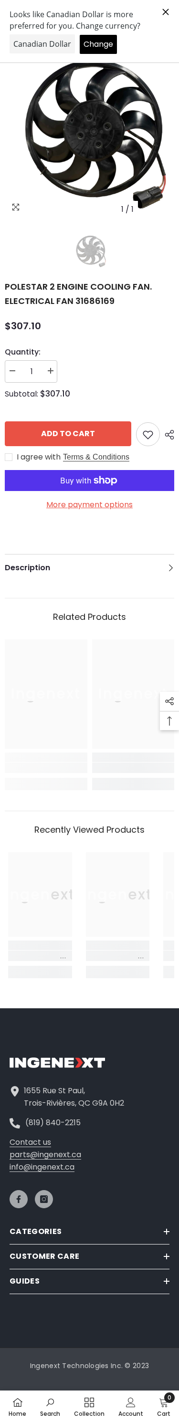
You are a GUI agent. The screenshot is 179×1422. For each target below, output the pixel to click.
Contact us (30, 1142)
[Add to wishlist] (148, 434)
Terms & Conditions (96, 457)
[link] (46, 768)
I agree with (39, 457)
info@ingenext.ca (42, 1166)
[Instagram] (44, 1199)
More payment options (89, 504)
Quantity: (23, 351)
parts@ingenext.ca (45, 1154)
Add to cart (68, 433)
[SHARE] (167, 434)
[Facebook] (19, 1199)
